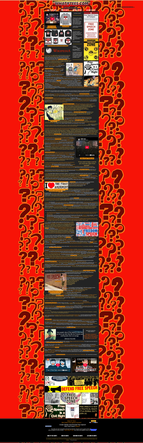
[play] (69, 44)
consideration (49, 439)
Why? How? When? (69, 426)
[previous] (47, 38)
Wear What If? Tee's (69, 430)
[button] (93, 421)
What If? (77, 426)
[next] (69, 38)
